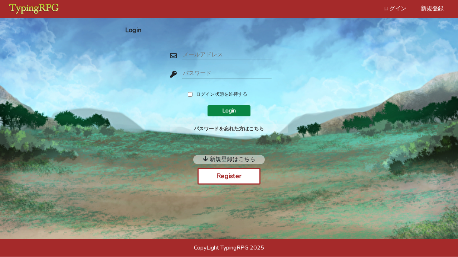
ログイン (395, 8)
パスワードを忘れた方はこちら (229, 128)
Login (229, 111)
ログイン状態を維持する (221, 94)
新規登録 (432, 8)
